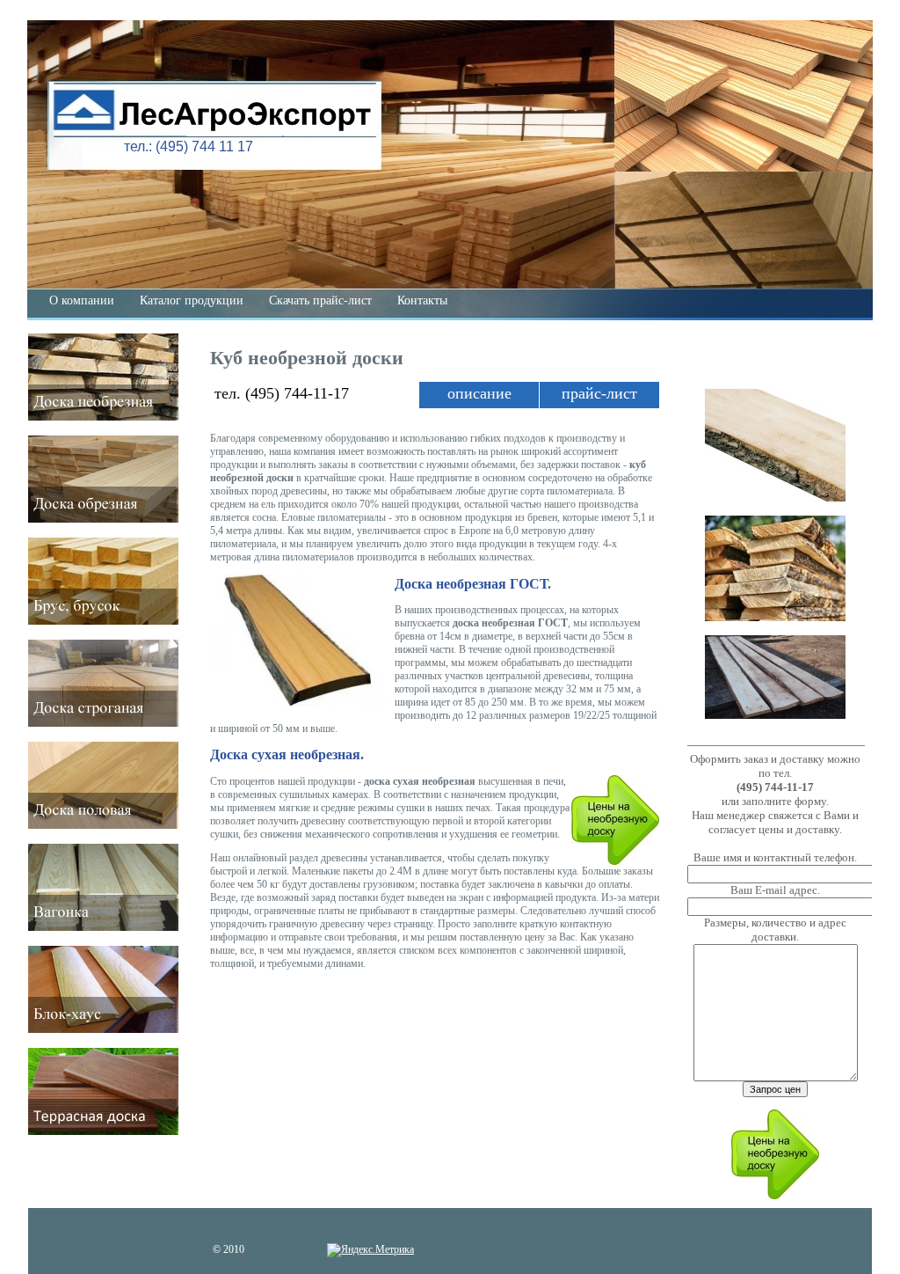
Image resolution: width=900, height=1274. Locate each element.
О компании (81, 300)
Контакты (422, 300)
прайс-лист (599, 393)
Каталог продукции (191, 300)
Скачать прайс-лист (320, 300)
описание (479, 393)
